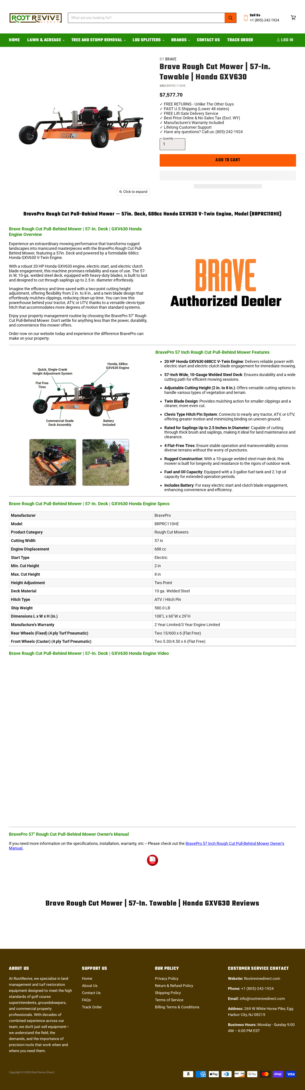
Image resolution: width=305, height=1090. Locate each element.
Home (14, 40)
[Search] (230, 18)
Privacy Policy (166, 978)
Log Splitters (147, 40)
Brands (179, 40)
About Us (90, 985)
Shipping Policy (168, 993)
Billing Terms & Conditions (177, 1007)
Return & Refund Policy (174, 985)
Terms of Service (169, 1000)
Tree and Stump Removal (97, 40)
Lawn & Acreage (44, 40)
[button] (228, 175)
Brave (171, 59)
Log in (286, 40)
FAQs (86, 1000)
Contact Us (208, 40)
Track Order (240, 40)
